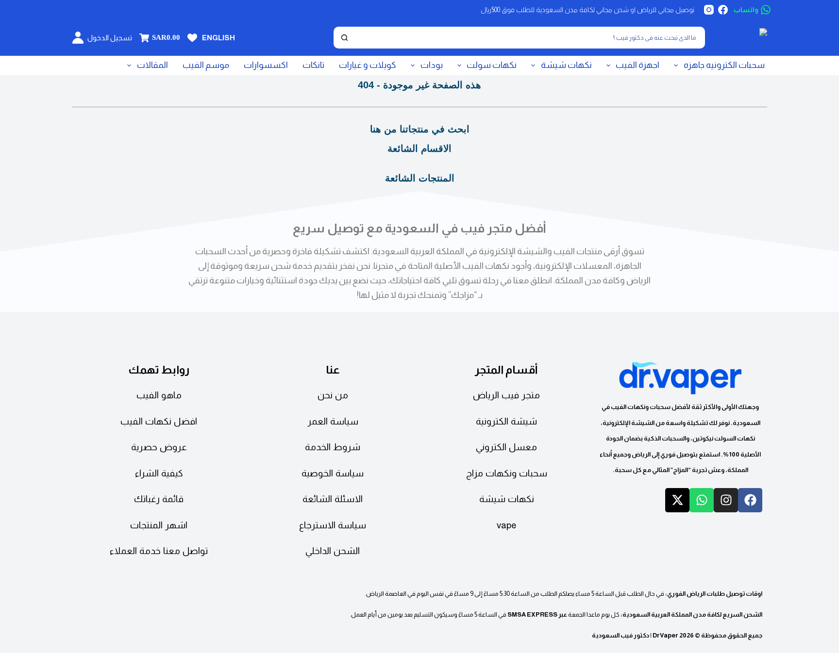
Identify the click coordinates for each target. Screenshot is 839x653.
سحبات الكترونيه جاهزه (724, 65)
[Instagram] (709, 10)
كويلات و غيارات (367, 65)
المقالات (152, 65)
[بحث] (344, 37)
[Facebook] (723, 10)
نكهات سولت (492, 65)
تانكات (313, 65)
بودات (431, 65)
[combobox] (529, 38)
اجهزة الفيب (637, 65)
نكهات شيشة (566, 65)
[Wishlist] (192, 38)
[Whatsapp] (701, 500)
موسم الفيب (206, 65)
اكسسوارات (266, 65)
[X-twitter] (677, 500)
